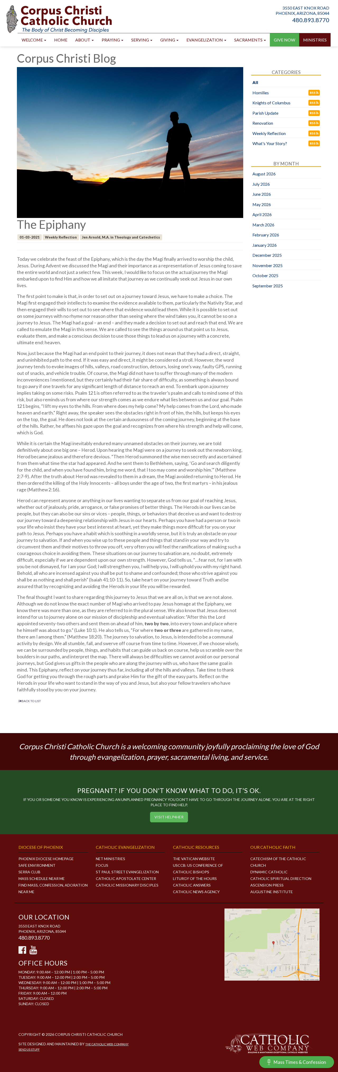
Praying (111, 39)
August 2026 (264, 173)
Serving (140, 39)
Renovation (262, 122)
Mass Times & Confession (299, 1062)
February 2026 (265, 234)
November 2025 (267, 265)
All (255, 82)
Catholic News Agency (196, 891)
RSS (313, 92)
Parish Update (265, 112)
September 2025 (267, 285)
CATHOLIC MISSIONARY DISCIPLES (127, 885)
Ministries (315, 39)
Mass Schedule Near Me (41, 878)
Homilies (260, 92)
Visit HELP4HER (169, 817)
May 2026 (261, 204)
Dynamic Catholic (269, 872)
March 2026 (263, 224)
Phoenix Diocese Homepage (46, 858)
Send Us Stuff (29, 1049)
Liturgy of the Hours (195, 878)
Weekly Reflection (269, 133)
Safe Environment (36, 865)
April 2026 (262, 214)
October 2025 (265, 275)
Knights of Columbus (271, 102)
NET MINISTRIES (110, 858)
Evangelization (205, 39)
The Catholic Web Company (107, 1044)
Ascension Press (267, 885)
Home (60, 39)
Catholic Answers (192, 885)
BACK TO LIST (31, 701)
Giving (168, 39)
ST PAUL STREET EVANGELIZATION (127, 872)
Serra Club (29, 872)
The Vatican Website (194, 858)
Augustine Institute (271, 891)
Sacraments (248, 39)
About (83, 39)
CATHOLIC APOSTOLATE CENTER (126, 878)
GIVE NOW (284, 39)
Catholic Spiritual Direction (280, 878)
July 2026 (261, 184)
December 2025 (267, 255)
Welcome (33, 39)
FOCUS (102, 865)
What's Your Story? (269, 143)
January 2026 (264, 245)
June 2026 (261, 194)
